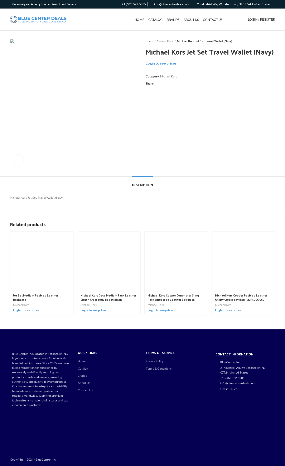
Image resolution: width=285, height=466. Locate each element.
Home (150, 41)
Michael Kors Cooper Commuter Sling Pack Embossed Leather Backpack (173, 297)
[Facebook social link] (157, 83)
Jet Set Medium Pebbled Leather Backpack (35, 297)
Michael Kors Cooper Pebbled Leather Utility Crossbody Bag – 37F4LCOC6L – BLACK (241, 299)
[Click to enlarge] (18, 160)
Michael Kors (165, 41)
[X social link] (162, 83)
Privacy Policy (154, 361)
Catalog (83, 368)
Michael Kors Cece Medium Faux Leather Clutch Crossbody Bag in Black (108, 297)
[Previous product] (264, 41)
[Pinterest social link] (167, 83)
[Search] (237, 19)
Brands (82, 375)
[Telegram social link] (177, 83)
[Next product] (273, 41)
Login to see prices (161, 63)
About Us (84, 383)
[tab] (142, 182)
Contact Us (85, 390)
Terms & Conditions (159, 368)
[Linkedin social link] (172, 83)
